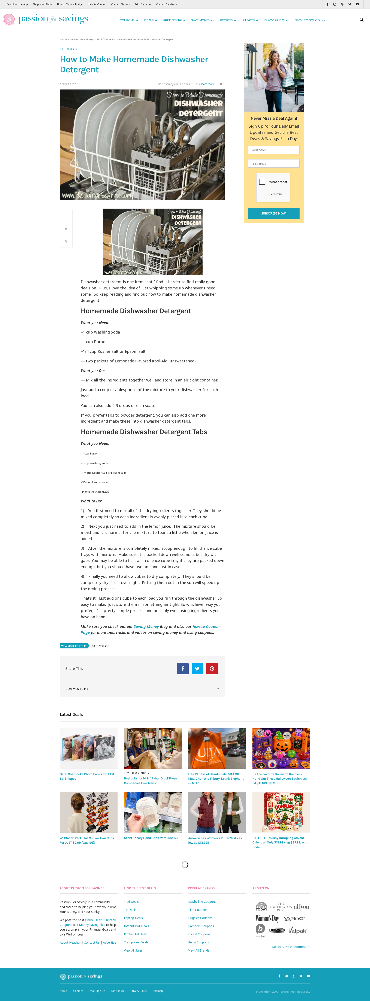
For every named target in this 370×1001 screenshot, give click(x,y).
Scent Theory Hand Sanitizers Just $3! (151, 838)
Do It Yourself (105, 39)
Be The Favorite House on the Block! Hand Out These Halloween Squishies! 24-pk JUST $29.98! (279, 778)
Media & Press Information (291, 947)
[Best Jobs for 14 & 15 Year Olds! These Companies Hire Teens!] (153, 748)
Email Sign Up (97, 991)
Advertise (109, 942)
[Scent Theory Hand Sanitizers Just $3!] (153, 812)
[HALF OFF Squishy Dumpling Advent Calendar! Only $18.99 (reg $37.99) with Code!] (281, 812)
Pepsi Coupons (198, 942)
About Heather (70, 942)
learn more (208, 84)
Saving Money (146, 626)
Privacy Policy (139, 991)
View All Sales (133, 950)
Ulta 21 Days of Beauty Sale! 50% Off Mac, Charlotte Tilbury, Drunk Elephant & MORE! (215, 778)
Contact (78, 991)
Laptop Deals (133, 918)
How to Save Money (82, 39)
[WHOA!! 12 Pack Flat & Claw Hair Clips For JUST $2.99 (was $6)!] (89, 812)
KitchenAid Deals (136, 934)
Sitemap (158, 991)
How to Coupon (97, 4)
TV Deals (130, 910)
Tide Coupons (197, 910)
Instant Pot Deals (136, 926)
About (63, 991)
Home (63, 39)
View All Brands (198, 950)
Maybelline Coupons (202, 902)
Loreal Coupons (199, 934)
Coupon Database (166, 4)
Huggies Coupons (200, 918)
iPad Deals (131, 902)
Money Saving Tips (92, 925)
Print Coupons (143, 4)
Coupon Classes (120, 4)
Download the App (17, 4)
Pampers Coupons (201, 926)
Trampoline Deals (136, 942)
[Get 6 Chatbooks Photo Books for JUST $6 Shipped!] (89, 748)
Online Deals (94, 920)
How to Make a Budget (70, 4)
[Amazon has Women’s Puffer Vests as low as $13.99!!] (217, 812)
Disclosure (118, 991)
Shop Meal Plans (42, 4)
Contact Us (92, 942)
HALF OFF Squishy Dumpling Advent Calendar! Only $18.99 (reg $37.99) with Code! (280, 842)
